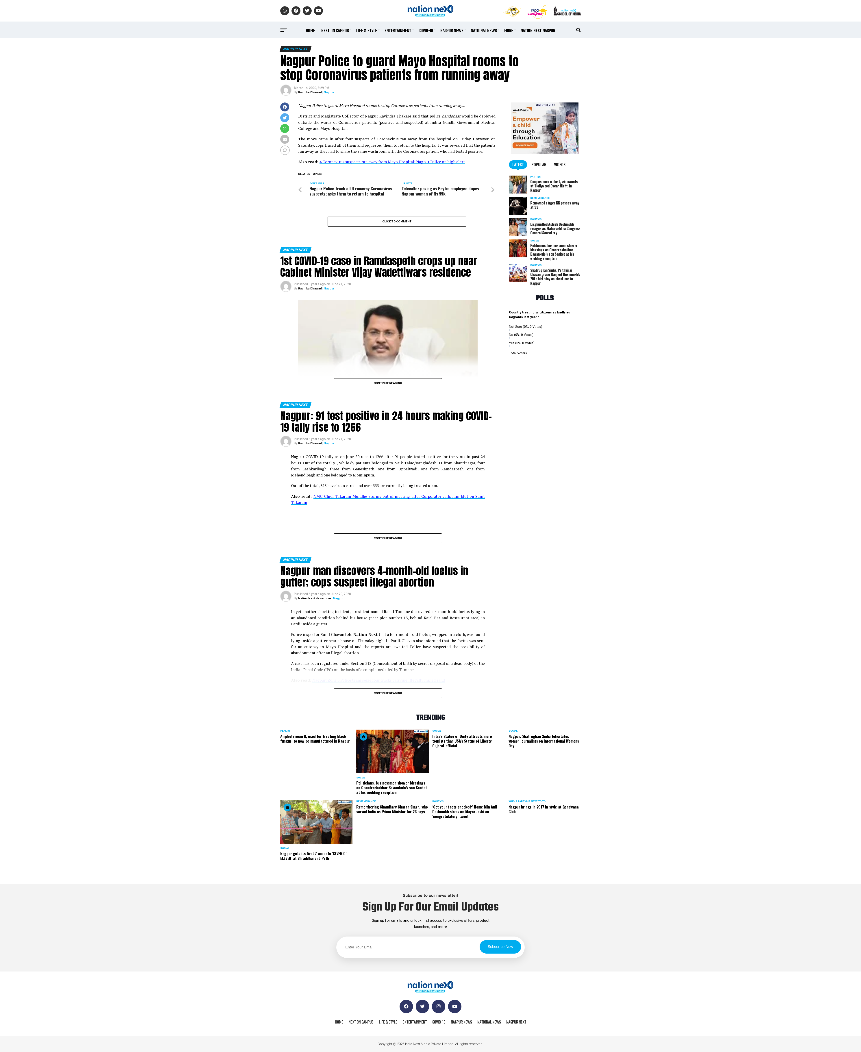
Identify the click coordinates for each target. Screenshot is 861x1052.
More (508, 30)
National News (484, 30)
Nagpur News (451, 30)
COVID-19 (426, 30)
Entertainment (398, 30)
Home (310, 30)
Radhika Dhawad (310, 92)
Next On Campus (335, 30)
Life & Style (366, 30)
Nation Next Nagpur (538, 30)
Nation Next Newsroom (314, 598)
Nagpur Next (516, 1022)
